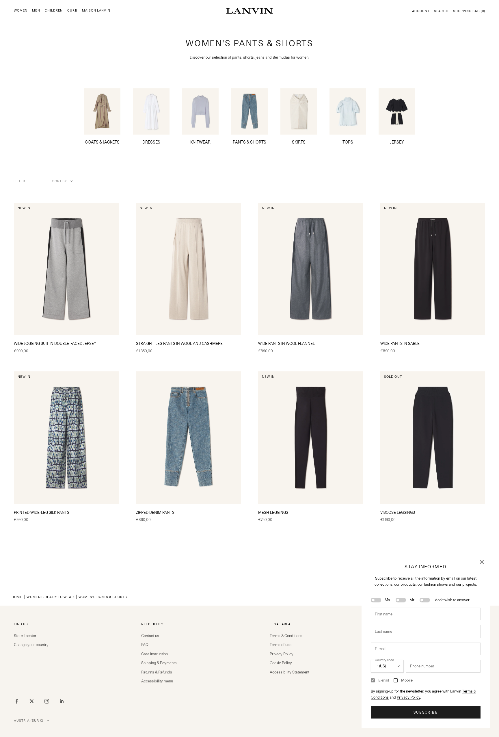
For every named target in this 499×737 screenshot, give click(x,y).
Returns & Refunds (156, 672)
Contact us (150, 635)
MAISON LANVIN (96, 10)
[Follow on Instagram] (47, 701)
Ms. (388, 600)
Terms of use (280, 644)
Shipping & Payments (159, 662)
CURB (72, 10)
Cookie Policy (281, 662)
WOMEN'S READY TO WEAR (50, 597)
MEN (36, 10)
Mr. (412, 600)
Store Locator (25, 635)
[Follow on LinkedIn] (62, 701)
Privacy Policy (408, 697)
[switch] (376, 600)
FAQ (144, 644)
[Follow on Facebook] (17, 701)
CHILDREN (54, 10)
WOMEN (20, 10)
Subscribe (425, 712)
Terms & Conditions (286, 635)
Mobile (407, 680)
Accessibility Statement (289, 672)
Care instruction (154, 654)
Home (17, 597)
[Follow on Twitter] (32, 701)
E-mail (383, 680)
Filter (19, 181)
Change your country (31, 644)
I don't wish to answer (451, 600)
